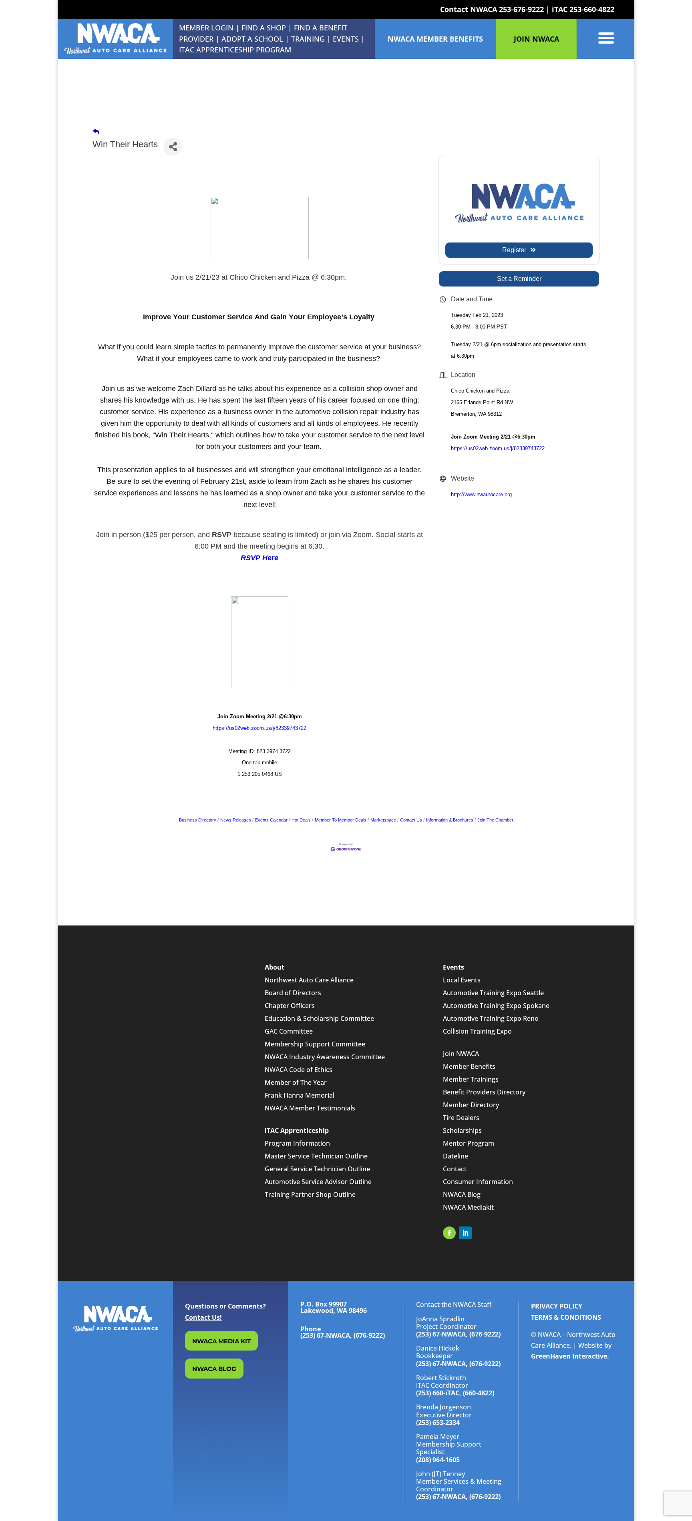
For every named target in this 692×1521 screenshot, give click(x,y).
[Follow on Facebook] (449, 1232)
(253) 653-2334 (438, 1422)
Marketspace (383, 820)
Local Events (462, 980)
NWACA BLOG (214, 1369)
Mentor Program (468, 1143)
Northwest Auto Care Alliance (309, 980)
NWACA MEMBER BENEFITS (435, 39)
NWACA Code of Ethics (298, 1069)
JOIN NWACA (536, 39)
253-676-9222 (521, 9)
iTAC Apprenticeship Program (235, 49)
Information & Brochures (449, 820)
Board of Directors (293, 992)
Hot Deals (301, 820)
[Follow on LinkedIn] (465, 1232)
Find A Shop (263, 27)
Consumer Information (478, 1181)
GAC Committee (289, 1031)
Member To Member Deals (340, 820)
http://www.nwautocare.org (481, 494)
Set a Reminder (519, 278)
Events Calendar (271, 820)
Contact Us (411, 820)
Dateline (455, 1156)
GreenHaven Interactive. (570, 1356)
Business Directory (197, 820)
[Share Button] (173, 147)
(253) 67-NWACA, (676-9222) (458, 1334)
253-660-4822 (591, 9)
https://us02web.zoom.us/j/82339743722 (259, 728)
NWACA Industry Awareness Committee (325, 1056)
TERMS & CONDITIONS (566, 1317)
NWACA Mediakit (468, 1207)
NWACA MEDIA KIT (221, 1341)
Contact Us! (203, 1317)
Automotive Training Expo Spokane (496, 1005)
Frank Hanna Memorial (299, 1095)
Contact (455, 1168)
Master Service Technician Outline (316, 1156)
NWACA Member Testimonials (310, 1108)
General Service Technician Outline (317, 1168)
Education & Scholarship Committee (319, 1018)
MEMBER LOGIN (206, 27)
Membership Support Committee (315, 1044)
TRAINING (308, 39)
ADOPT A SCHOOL (253, 39)
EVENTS (346, 39)
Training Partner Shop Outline (310, 1194)
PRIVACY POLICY (556, 1306)
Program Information (297, 1143)
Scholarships (462, 1130)
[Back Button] (96, 132)
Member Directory (471, 1104)
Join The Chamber (495, 820)
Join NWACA (461, 1053)
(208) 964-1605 (438, 1459)
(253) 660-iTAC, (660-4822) (455, 1393)
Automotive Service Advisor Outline (318, 1181)
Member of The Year (296, 1082)
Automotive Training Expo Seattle (493, 992)
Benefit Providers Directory (484, 1092)
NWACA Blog (462, 1194)
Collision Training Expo (477, 1031)
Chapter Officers (290, 1005)
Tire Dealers (461, 1117)
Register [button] (514, 249)
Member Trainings (471, 1079)
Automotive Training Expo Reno (491, 1018)
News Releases (235, 820)
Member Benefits (469, 1066)
